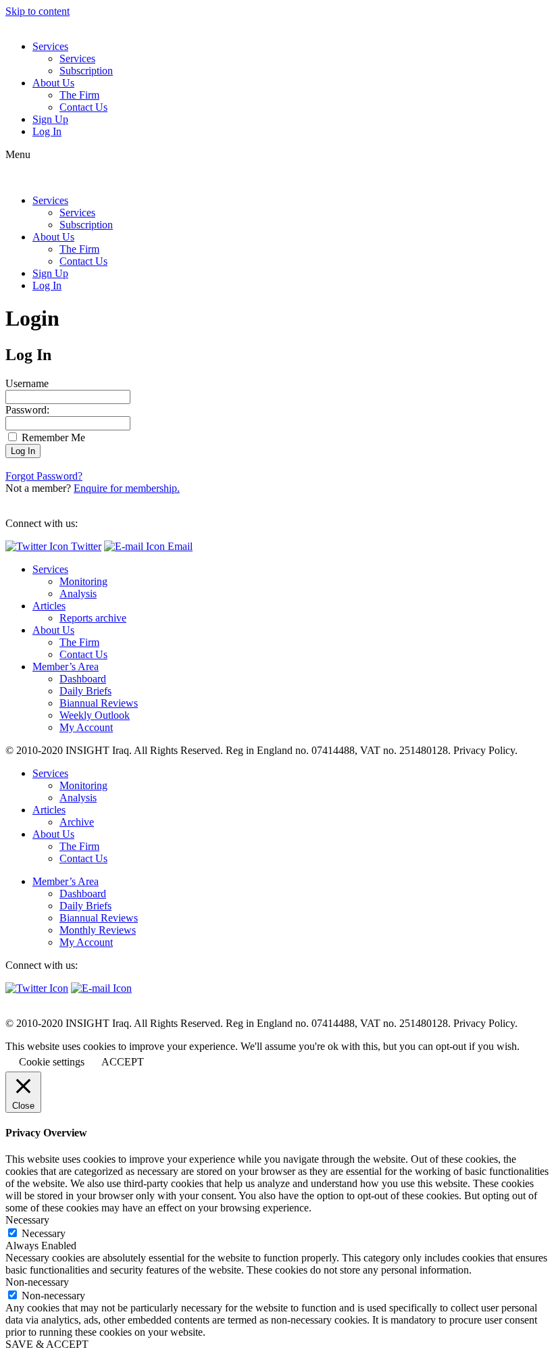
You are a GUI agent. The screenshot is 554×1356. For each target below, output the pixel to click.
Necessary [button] (27, 1220)
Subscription (86, 70)
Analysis (78, 593)
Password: (27, 410)
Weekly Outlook (94, 715)
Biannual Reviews (98, 703)
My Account (86, 727)
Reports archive (92, 618)
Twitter (84, 546)
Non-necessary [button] (37, 1282)
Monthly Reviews (97, 930)
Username (27, 383)
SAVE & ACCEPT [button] (47, 1344)
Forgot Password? (43, 476)
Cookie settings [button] (51, 1062)
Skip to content (37, 11)
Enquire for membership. (127, 488)
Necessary (44, 1233)
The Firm (79, 95)
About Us (53, 83)
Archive (76, 822)
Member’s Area (65, 666)
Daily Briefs (85, 691)
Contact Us (83, 107)
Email (179, 546)
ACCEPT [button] (122, 1062)
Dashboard (82, 678)
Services (50, 46)
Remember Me (52, 437)
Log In (46, 131)
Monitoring (83, 581)
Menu (17, 154)
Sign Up (50, 119)
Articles (49, 605)
